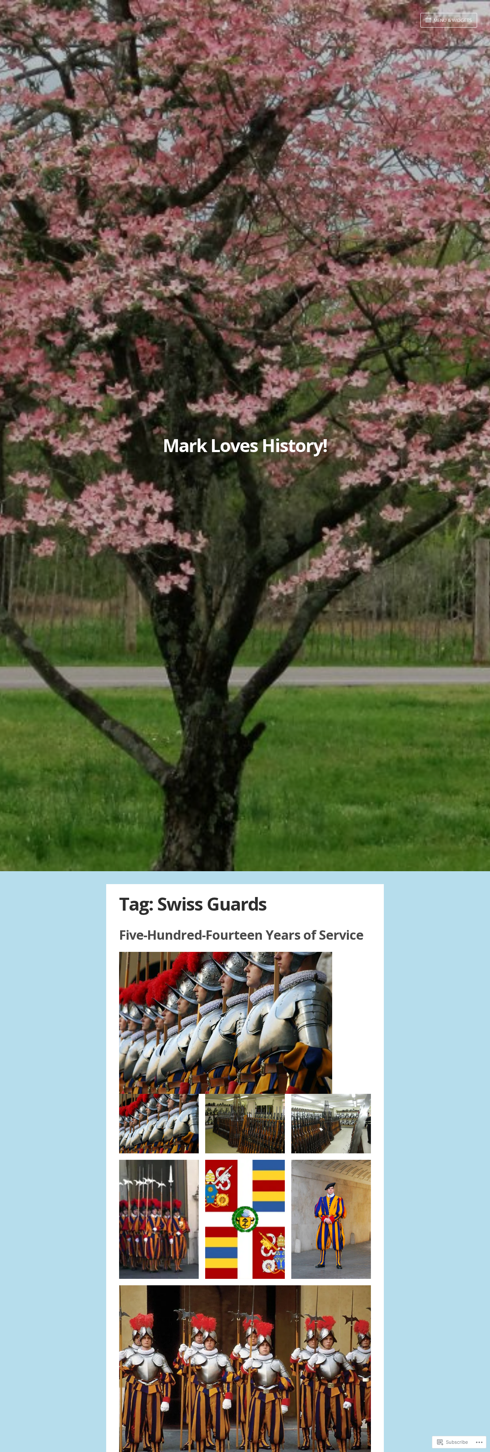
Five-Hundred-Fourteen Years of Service (241, 935)
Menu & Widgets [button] (452, 20)
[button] (159, 1124)
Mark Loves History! (245, 445)
